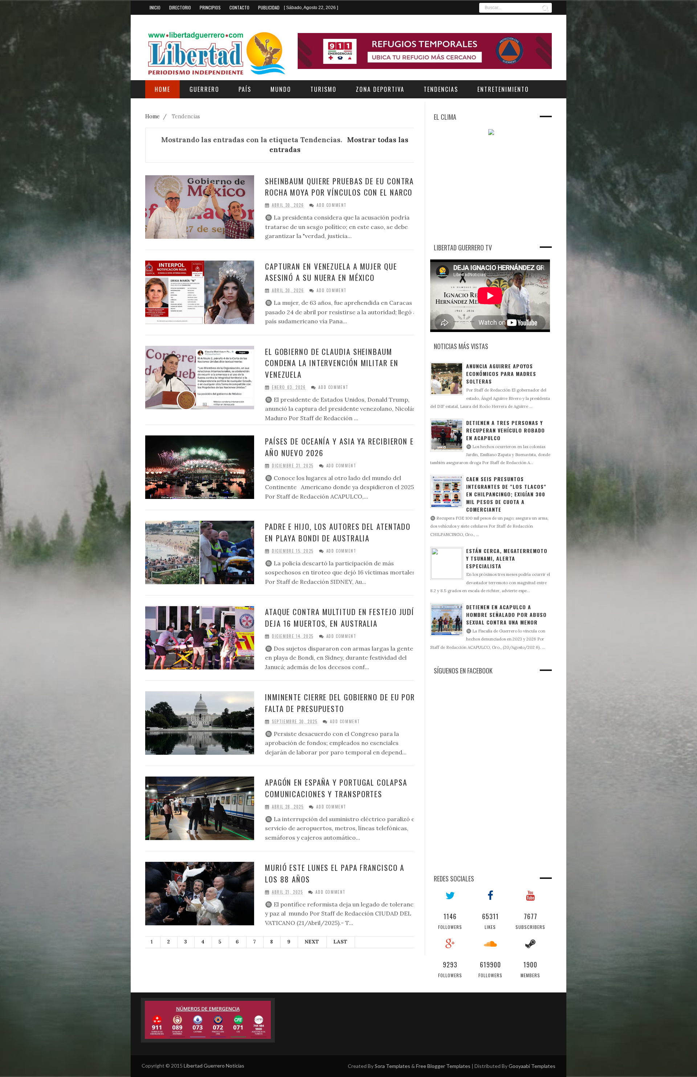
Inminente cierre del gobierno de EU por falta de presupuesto (340, 702)
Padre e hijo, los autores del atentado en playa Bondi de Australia (338, 532)
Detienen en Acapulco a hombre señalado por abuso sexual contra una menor (506, 614)
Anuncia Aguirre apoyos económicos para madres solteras (501, 373)
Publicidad (269, 7)
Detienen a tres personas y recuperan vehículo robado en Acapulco (505, 430)
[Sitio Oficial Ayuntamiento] (208, 1020)
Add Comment (332, 205)
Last (340, 941)
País (245, 89)
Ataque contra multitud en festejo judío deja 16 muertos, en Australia (342, 617)
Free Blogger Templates (443, 1066)
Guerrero (204, 89)
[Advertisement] (484, 187)
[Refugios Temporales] (425, 51)
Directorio (180, 7)
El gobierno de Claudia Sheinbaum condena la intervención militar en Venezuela (332, 363)
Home (153, 116)
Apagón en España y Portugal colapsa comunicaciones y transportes (336, 788)
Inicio (155, 7)
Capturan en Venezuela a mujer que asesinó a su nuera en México (331, 272)
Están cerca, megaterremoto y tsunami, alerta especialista (506, 558)
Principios (210, 7)
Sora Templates (392, 1066)
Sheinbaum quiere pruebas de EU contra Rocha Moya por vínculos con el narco (339, 186)
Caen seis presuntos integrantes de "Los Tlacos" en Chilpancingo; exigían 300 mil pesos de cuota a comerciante (506, 494)
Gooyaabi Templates (532, 1066)
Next (312, 941)
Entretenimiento (503, 89)
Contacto (239, 7)
